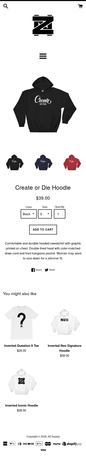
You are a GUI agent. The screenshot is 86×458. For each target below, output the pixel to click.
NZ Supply (54, 436)
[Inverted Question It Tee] (21, 322)
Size (44, 207)
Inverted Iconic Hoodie (21, 405)
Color (29, 207)
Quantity (59, 206)
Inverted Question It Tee (21, 345)
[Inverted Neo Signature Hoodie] (64, 322)
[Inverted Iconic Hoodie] (21, 382)
